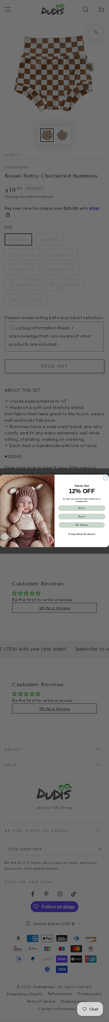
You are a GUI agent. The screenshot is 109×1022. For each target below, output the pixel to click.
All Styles (81, 525)
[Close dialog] (106, 478)
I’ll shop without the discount (81, 534)
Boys (81, 516)
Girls (81, 508)
